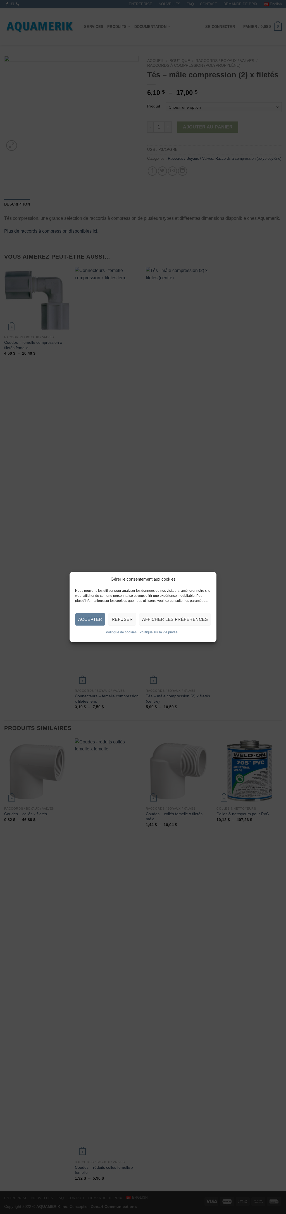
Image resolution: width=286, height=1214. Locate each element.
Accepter (90, 619)
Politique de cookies (121, 632)
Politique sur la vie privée (158, 632)
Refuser (122, 619)
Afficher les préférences (175, 619)
